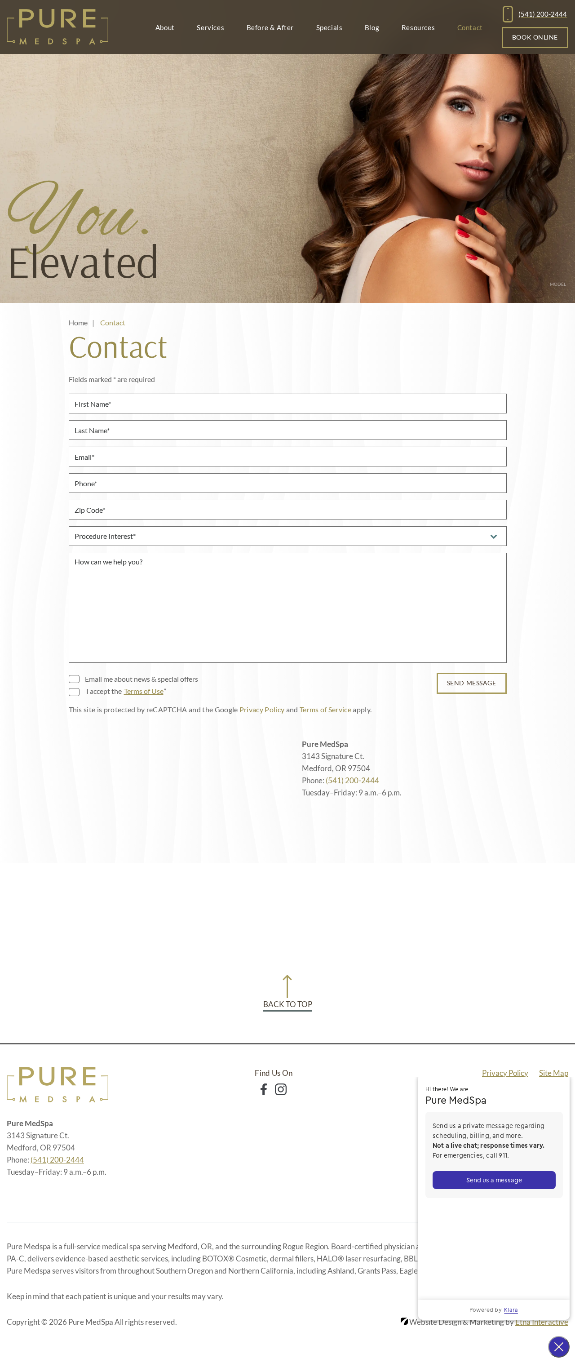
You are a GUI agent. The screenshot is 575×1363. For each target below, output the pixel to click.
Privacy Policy (261, 709)
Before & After (270, 27)
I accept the (103, 691)
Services (210, 27)
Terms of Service (325, 709)
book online (535, 37)
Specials (329, 27)
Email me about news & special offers (141, 679)
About (165, 27)
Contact (470, 27)
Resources (418, 27)
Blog (372, 27)
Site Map (553, 1073)
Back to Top (287, 1004)
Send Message (471, 683)
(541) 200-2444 (352, 780)
